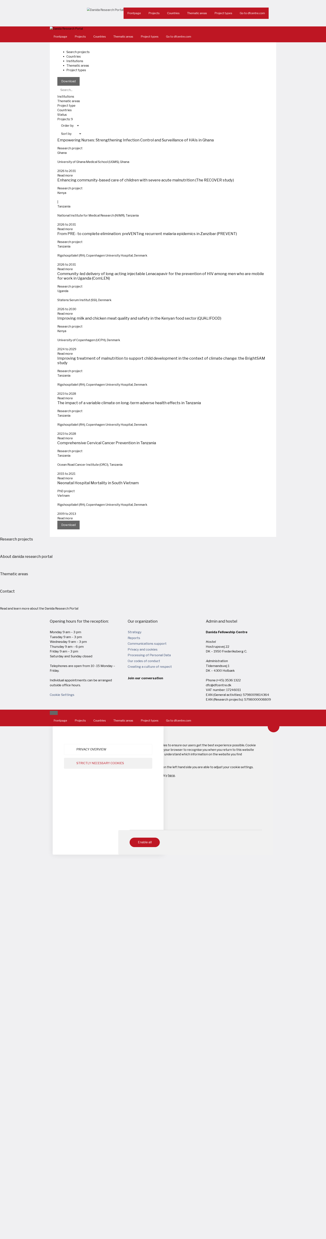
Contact (7, 591)
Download (68, 81)
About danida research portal (26, 556)
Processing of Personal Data (149, 655)
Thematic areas (197, 13)
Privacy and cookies (143, 649)
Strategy (134, 632)
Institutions (74, 61)
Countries (173, 13)
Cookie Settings (62, 695)
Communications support (147, 643)
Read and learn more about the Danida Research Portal (39, 608)
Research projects (16, 539)
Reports (134, 638)
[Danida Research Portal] (66, 29)
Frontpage (134, 13)
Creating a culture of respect (150, 666)
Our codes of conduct (144, 661)
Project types (223, 13)
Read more (65, 175)
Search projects (78, 52)
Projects (154, 13)
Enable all (145, 842)
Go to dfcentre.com (252, 13)
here (171, 775)
